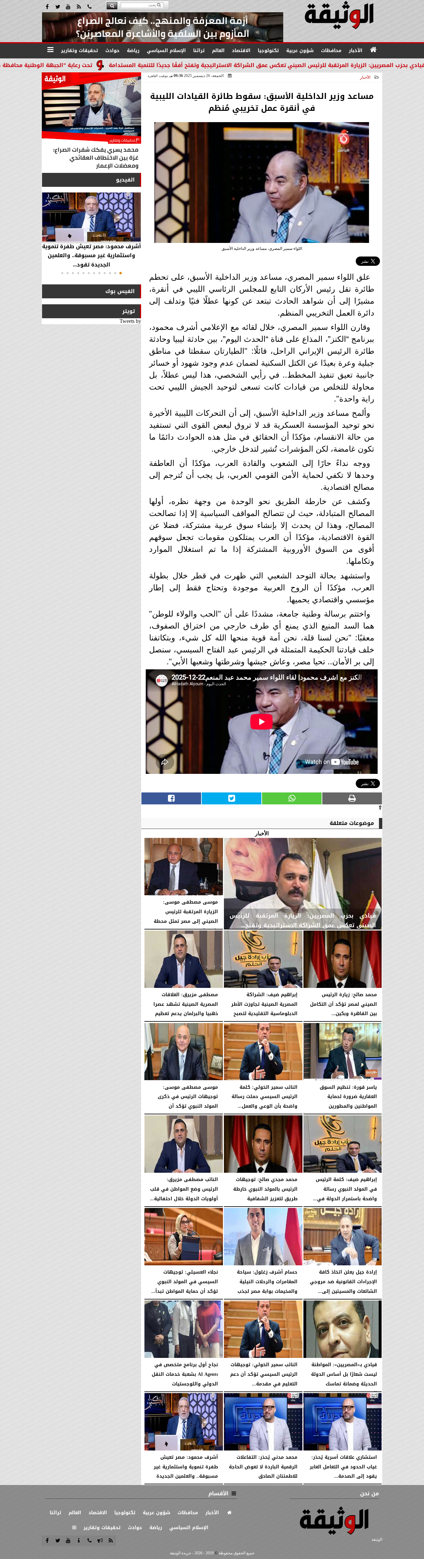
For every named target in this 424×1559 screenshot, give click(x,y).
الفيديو (125, 180)
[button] (120, 273)
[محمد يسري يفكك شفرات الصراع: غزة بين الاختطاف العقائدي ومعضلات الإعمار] (91, 122)
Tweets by (130, 321)
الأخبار (365, 77)
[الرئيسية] (373, 49)
